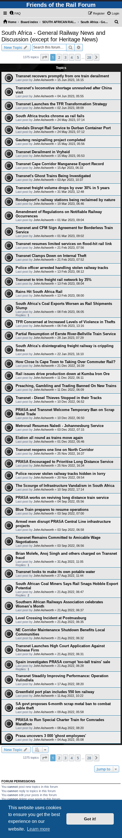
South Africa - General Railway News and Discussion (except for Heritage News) (53, 36)
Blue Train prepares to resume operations (52, 509)
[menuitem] (15, 13)
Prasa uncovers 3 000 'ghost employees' (51, 736)
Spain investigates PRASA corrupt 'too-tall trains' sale (63, 662)
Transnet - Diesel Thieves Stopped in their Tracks (59, 398)
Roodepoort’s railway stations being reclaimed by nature (65, 200)
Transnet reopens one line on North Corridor (55, 450)
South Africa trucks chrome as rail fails (50, 116)
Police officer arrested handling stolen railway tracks (62, 268)
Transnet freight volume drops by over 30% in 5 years (63, 188)
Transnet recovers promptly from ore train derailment (62, 76)
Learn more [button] (38, 829)
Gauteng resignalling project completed (50, 140)
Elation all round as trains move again (49, 438)
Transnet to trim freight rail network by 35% (54, 280)
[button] (44, 57)
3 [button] (65, 57)
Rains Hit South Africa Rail (39, 292)
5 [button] (78, 57)
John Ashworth (43, 80)
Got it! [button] (90, 819)
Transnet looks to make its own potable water (55, 572)
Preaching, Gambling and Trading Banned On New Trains (66, 386)
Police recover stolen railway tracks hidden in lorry (60, 473)
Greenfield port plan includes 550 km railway (55, 692)
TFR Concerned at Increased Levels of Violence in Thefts (65, 322)
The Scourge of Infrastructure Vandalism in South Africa (65, 485)
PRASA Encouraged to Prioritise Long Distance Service (64, 462)
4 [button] (72, 57)
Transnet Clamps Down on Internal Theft (51, 256)
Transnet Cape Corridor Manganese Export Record (60, 164)
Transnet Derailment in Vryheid (43, 152)
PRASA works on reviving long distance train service (62, 497)
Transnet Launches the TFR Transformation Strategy (61, 104)
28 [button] (89, 57)
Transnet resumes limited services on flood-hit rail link (64, 244)
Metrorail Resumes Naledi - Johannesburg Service (60, 426)
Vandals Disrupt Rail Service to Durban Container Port (63, 128)
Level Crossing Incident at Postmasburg (51, 618)
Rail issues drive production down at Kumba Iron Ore (63, 374)
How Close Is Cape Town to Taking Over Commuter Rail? (65, 362)
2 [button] (59, 57)
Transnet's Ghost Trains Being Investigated (53, 176)
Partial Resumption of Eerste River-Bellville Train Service (66, 334)
